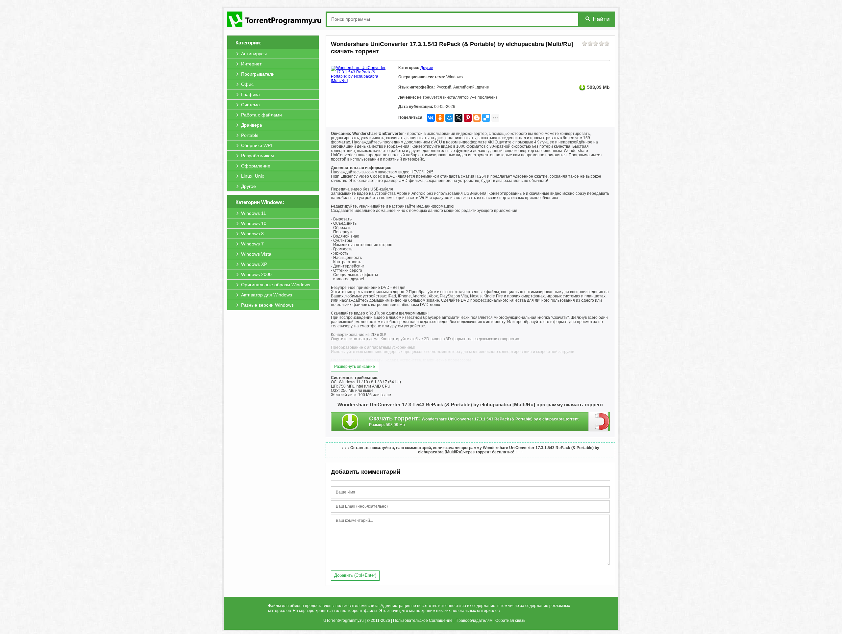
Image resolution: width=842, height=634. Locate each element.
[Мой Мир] (449, 118)
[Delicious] (486, 118)
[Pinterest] (468, 118)
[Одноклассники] (440, 118)
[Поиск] (598, 19)
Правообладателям (474, 620)
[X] (458, 118)
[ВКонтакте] (431, 118)
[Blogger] (477, 118)
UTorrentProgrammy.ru (343, 620)
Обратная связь (510, 620)
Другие (426, 67)
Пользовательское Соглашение (423, 620)
